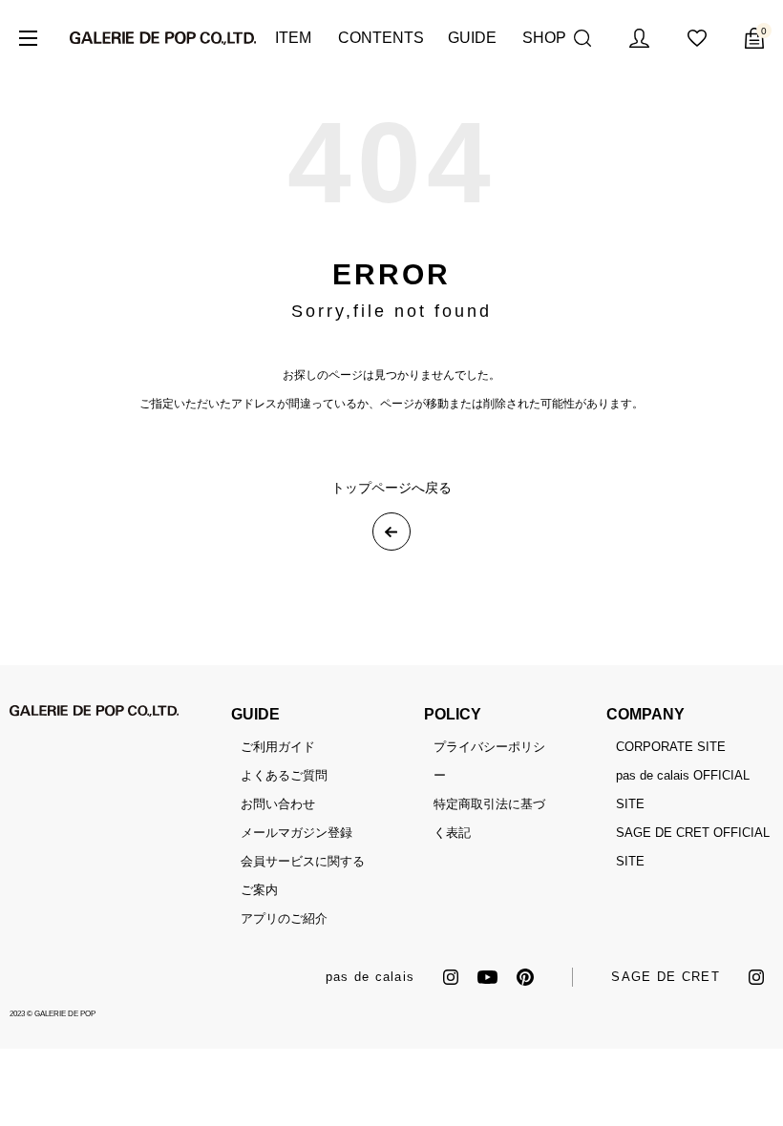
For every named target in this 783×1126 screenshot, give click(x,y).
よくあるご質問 (284, 775)
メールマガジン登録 (296, 832)
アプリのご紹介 (284, 918)
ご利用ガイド (278, 747)
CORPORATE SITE (671, 747)
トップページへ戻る (391, 487)
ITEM (292, 38)
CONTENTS (378, 38)
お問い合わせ (278, 804)
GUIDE (471, 38)
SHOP (543, 38)
